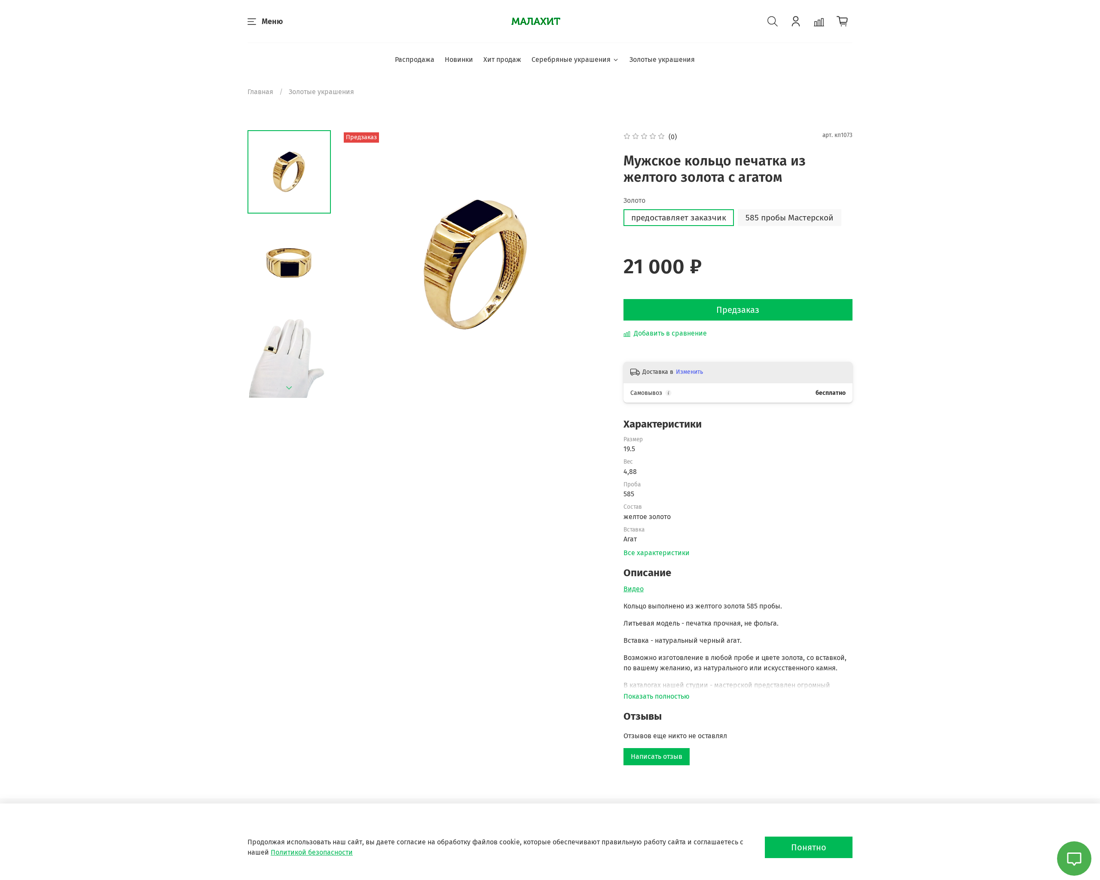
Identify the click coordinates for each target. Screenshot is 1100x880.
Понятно (808, 847)
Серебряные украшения (571, 59)
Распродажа (414, 59)
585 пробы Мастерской (790, 218)
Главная (260, 92)
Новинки (459, 59)
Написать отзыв (656, 756)
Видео (633, 589)
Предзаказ (737, 310)
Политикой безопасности (312, 852)
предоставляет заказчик (678, 218)
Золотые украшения (662, 59)
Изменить (689, 372)
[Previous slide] (358, 264)
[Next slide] (289, 388)
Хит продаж (502, 59)
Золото (634, 200)
